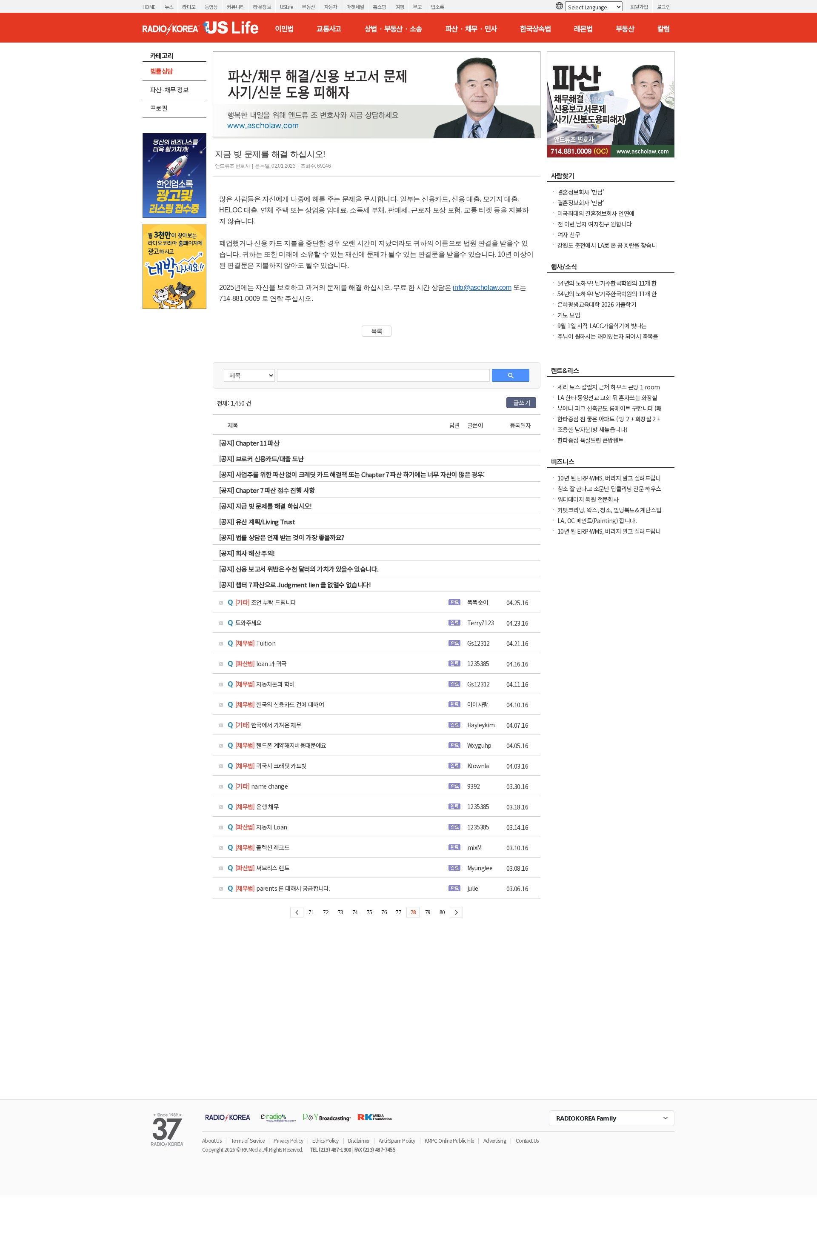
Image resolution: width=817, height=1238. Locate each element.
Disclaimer (358, 1140)
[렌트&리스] (610, 373)
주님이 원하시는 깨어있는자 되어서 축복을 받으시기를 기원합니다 (607, 340)
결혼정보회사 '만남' (580, 192)
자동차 (330, 6)
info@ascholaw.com (482, 287)
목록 (377, 331)
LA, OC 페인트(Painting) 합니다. (597, 520)
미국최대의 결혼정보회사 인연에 (595, 213)
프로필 (158, 107)
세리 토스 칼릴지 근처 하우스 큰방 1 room (608, 387)
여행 (399, 6)
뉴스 (169, 6)
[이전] (296, 912)
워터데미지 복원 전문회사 (587, 499)
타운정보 (262, 6)
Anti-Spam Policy (397, 1140)
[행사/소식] (610, 269)
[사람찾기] (610, 178)
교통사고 (329, 28)
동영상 (211, 6)
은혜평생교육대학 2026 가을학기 (596, 304)
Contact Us (527, 1140)
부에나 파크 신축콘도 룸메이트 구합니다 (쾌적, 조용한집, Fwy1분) (609, 412)
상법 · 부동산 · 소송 (393, 28)
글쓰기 (521, 402)
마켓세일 (355, 6)
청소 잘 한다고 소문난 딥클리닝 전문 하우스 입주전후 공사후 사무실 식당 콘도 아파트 (609, 492)
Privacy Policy (288, 1140)
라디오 (188, 6)
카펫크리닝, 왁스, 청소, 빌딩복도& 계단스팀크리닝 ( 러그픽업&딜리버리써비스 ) (609, 514)
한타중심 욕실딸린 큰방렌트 (590, 440)
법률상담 (161, 70)
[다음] (456, 912)
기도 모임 (568, 315)
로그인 (663, 6)
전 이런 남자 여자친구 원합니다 (594, 224)
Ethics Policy (325, 1140)
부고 (417, 6)
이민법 (284, 28)
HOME (149, 6)
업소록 (437, 6)
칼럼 (663, 28)
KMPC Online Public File (449, 1140)
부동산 (308, 6)
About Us (211, 1140)
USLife (286, 6)
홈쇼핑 (379, 6)
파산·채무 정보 (169, 89)
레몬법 (583, 28)
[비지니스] (610, 464)
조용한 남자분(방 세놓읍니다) (592, 429)
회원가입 (639, 6)
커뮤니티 (236, 6)
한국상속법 (535, 28)
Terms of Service (247, 1140)
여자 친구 (568, 234)
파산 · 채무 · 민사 (471, 28)
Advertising (494, 1140)
